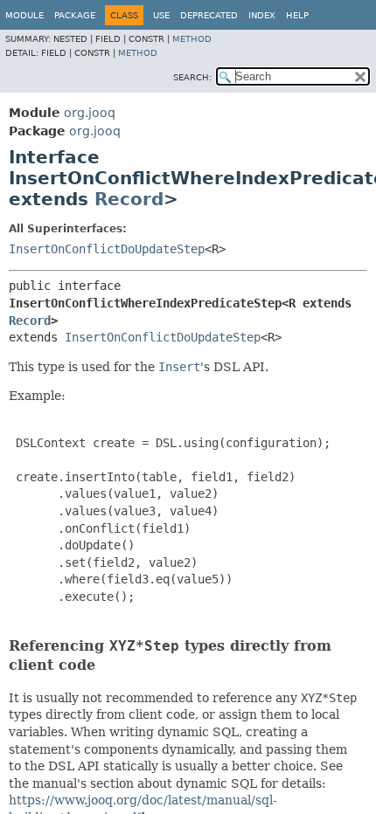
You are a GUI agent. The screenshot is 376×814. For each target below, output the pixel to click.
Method (192, 39)
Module (24, 15)
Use (161, 15)
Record (129, 199)
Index (261, 15)
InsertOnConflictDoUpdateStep (107, 249)
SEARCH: (192, 77)
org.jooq (89, 113)
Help (297, 15)
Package (74, 15)
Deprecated (209, 15)
